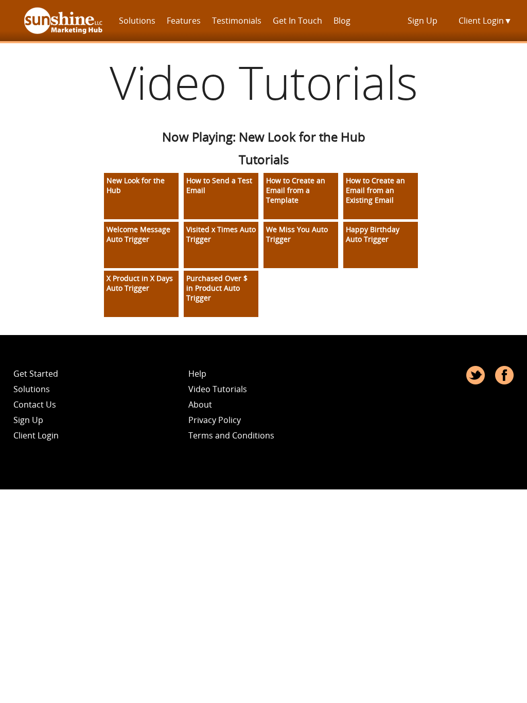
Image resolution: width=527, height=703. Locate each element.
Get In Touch (297, 20)
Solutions (137, 20)
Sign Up (422, 20)
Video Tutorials (217, 389)
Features (184, 20)
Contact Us (34, 404)
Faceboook (504, 375)
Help (197, 373)
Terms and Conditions (231, 435)
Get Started (35, 373)
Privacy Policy (214, 420)
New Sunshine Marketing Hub (63, 20)
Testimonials (236, 20)
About (200, 404)
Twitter (475, 375)
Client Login (485, 20)
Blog (341, 20)
